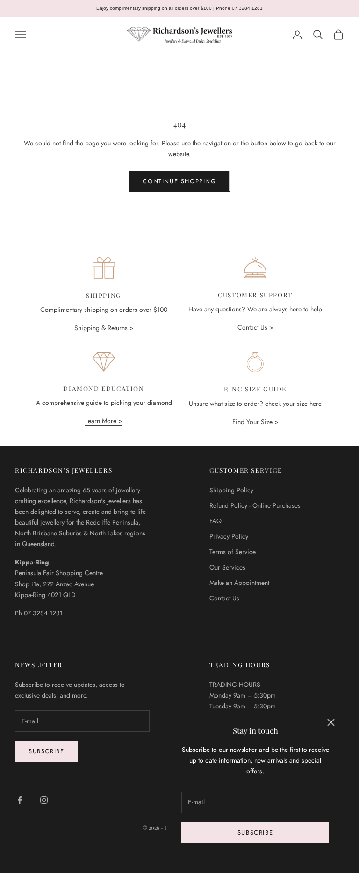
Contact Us (224, 598)
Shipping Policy (231, 490)
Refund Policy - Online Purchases (255, 505)
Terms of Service (232, 551)
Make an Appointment (239, 582)
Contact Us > (255, 327)
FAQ (215, 521)
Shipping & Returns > (104, 327)
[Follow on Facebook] (19, 800)
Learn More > (103, 421)
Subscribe (255, 832)
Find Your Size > (255, 421)
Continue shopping (179, 181)
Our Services (227, 567)
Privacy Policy (228, 536)
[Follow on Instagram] (44, 800)
